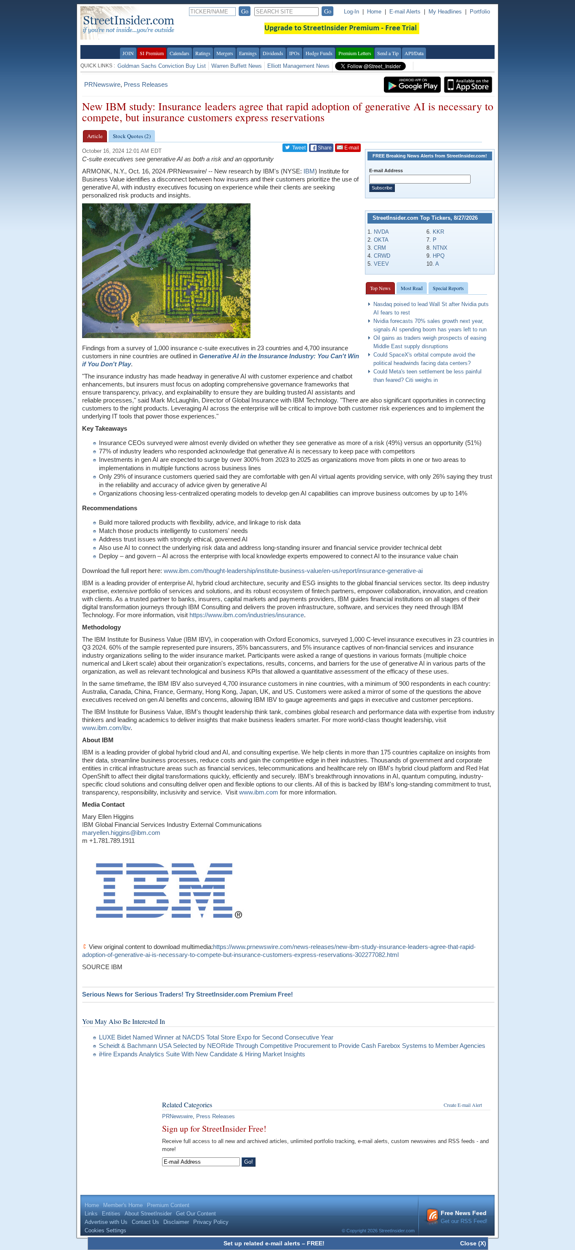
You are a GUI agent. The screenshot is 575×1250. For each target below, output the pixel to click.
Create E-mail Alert (463, 1104)
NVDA (381, 232)
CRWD (382, 256)
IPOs (294, 53)
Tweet (298, 148)
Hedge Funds (319, 53)
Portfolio (480, 11)
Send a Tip (388, 53)
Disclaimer (176, 1222)
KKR (438, 232)
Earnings (248, 53)
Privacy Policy (211, 1222)
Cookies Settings (105, 1230)
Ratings (202, 53)
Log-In (351, 11)
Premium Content (168, 1205)
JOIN (128, 53)
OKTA (381, 240)
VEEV (381, 264)
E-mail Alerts (405, 11)
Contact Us (145, 1222)
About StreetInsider (148, 1213)
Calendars (179, 53)
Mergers (224, 53)
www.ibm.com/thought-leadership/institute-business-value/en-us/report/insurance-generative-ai (293, 570)
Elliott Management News (298, 66)
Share (324, 148)
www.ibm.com (258, 792)
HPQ (439, 256)
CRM (380, 248)
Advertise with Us (106, 1222)
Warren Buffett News (236, 66)
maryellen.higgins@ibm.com (121, 832)
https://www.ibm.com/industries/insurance (246, 614)
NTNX (440, 248)
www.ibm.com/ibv (106, 727)
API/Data (414, 53)
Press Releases (146, 84)
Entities (111, 1213)
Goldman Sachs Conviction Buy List (161, 66)
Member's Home (123, 1205)
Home (374, 11)
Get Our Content (196, 1213)
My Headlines (445, 11)
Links (91, 1213)
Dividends (273, 53)
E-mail (351, 148)
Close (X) (473, 1243)
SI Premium (152, 53)
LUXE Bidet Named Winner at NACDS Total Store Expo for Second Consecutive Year (216, 1037)
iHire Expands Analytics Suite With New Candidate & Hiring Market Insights (202, 1054)
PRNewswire (102, 84)
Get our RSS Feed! (464, 1217)
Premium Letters (354, 53)
